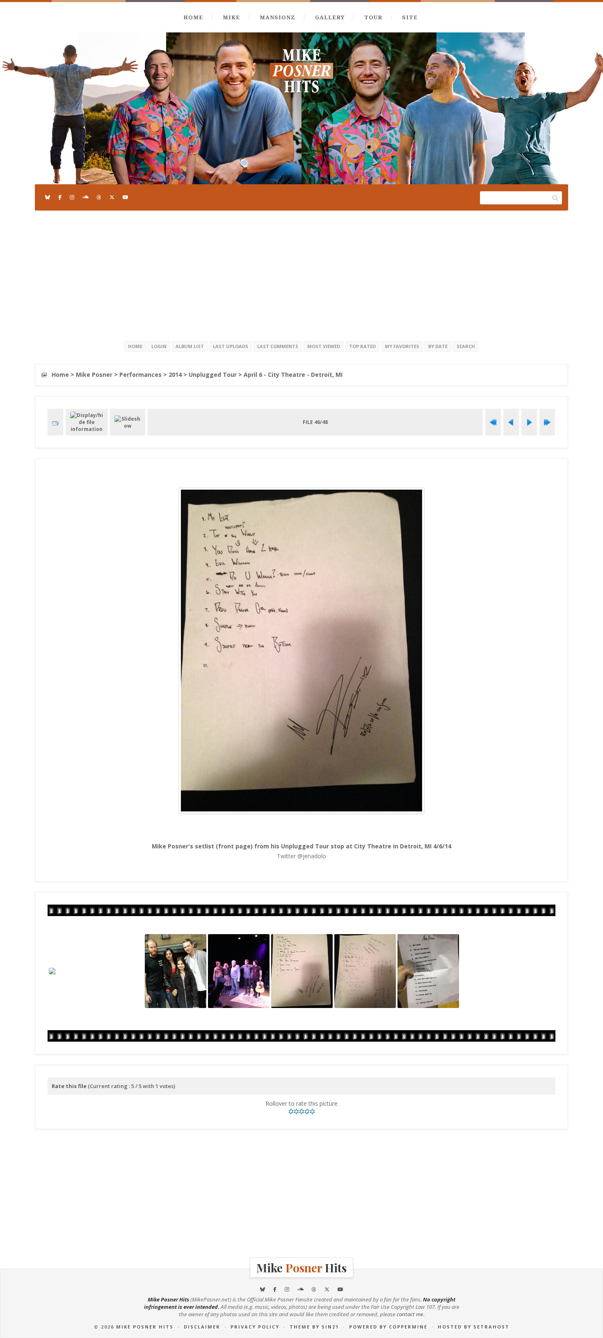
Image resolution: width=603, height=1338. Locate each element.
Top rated (362, 346)
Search (466, 346)
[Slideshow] (127, 422)
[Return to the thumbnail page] (55, 422)
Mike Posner (94, 374)
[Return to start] (493, 422)
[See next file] (529, 422)
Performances (140, 374)
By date (438, 346)
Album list (190, 346)
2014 (175, 374)
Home (193, 17)
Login (159, 346)
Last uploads (230, 346)
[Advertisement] (301, 274)
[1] (291, 1111)
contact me (410, 1314)
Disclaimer (202, 1327)
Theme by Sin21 (314, 1327)
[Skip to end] (547, 422)
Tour (373, 17)
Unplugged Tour (213, 374)
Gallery (330, 17)
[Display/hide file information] (86, 422)
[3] (301, 1111)
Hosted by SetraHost (473, 1327)
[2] (296, 1111)
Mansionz (277, 17)
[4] (307, 1111)
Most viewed (323, 346)
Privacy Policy (255, 1327)
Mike (231, 17)
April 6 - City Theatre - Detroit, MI (293, 374)
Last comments (277, 346)
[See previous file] (511, 422)
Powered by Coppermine (388, 1327)
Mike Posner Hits (145, 1327)
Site (410, 17)
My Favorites (402, 346)
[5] (312, 1111)
